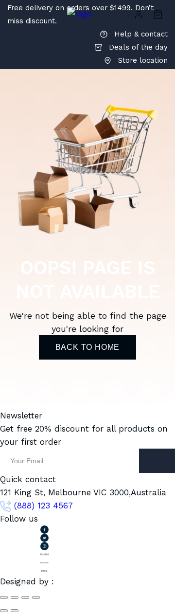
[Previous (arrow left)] (4, 610)
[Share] (14, 597)
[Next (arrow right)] (14, 610)
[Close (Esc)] (4, 597)
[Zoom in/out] (36, 597)
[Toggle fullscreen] (25, 597)
